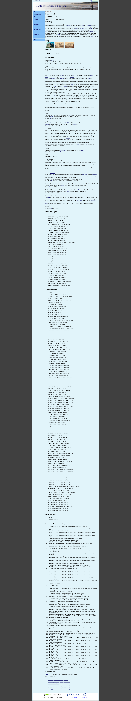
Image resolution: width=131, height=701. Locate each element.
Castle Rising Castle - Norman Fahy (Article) (58, 680)
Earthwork (52, 173)
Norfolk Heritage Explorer (51, 6)
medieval (89, 25)
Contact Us (36, 34)
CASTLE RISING (58, 55)
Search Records (37, 14)
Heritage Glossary (38, 29)
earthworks (81, 28)
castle (76, 28)
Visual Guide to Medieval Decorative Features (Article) (60, 689)
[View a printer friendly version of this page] (94, 1)
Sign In (40, 0)
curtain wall (52, 95)
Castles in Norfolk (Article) (54, 684)
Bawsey (52, 116)
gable (89, 78)
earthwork (64, 86)
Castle (52, 60)
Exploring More (37, 22)
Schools (35, 27)
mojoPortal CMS (83, 697)
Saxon (82, 25)
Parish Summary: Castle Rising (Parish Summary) (59, 686)
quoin (70, 115)
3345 (47, 674)
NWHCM (86, 144)
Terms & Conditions (38, 37)
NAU (50, 118)
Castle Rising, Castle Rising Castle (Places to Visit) (59, 682)
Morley (61, 75)
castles (64, 199)
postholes (62, 78)
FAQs (35, 32)
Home (34, 0)
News (35, 16)
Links (35, 39)
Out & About (37, 24)
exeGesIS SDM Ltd (73, 697)
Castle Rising (68, 122)
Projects (36, 19)
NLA (51, 180)
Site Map (37, 0)
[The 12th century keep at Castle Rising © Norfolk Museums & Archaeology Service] (50, 47)
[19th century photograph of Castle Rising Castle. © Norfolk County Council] (69, 47)
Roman (68, 25)
